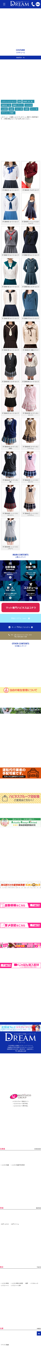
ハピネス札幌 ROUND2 (18, 1165)
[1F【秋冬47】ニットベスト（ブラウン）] (30, 510)
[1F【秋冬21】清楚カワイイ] (30, 347)
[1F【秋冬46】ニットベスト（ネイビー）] (10, 510)
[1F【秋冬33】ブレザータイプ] (10, 379)
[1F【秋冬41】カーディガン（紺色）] (10, 444)
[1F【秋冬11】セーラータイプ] (10, 252)
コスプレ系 (28, 105)
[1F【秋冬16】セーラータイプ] (10, 315)
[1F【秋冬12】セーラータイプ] (30, 252)
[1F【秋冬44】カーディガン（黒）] (10, 477)
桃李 (27, 1283)
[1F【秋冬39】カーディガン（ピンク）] (30, 410)
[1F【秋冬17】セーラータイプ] (30, 315)
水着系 (26, 109)
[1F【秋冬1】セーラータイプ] (10, 187)
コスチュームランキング (9, 101)
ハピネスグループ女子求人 (20, 1103)
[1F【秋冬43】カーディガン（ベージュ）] (30, 444)
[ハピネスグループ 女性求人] (20, 713)
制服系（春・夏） (28, 101)
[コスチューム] (30, 601)
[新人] (10, 601)
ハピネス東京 (5, 1283)
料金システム (18, 618)
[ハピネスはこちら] (20, 611)
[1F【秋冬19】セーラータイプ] (10, 347)
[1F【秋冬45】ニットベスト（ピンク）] (30, 477)
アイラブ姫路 (5, 1344)
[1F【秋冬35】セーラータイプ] (30, 379)
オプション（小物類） (8, 113)
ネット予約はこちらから (21, 627)
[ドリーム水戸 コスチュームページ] (20, 1030)
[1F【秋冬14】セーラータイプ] (10, 284)
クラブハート (5, 1285)
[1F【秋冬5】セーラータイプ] (10, 219)
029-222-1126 (22, 1051)
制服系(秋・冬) (6, 105)
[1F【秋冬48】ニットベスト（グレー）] (10, 544)
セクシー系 (34, 109)
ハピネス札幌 (5, 1165)
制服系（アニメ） (18, 105)
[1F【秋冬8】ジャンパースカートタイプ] (30, 219)
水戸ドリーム (15, 1224)
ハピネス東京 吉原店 (17, 1283)
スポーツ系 (19, 109)
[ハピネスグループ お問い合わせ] (20, 802)
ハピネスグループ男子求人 (20, 1106)
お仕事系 (4, 109)
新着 (19, 101)
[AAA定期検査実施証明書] (20, 826)
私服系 (11, 109)
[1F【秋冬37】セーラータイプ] (10, 410)
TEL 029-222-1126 (21, 636)
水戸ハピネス (5, 1224)
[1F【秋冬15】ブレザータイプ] (30, 284)
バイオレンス (34, 1283)
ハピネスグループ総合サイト (20, 1101)
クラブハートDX (16, 1285)
